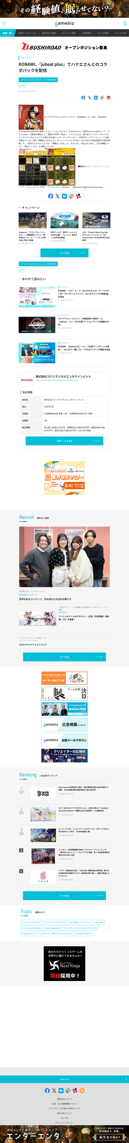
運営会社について (64, 1099)
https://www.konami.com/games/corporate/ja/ (55, 380)
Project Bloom (27, 934)
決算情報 (86, 33)
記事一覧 (7, 33)
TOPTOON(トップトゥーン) (79, 922)
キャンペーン (26, 57)
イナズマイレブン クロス (31, 922)
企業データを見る (64, 440)
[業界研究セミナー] (64, 478)
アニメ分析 (120, 33)
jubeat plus (32, 187)
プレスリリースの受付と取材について (64, 1108)
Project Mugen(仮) (52, 928)
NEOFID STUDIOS (83, 934)
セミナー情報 (69, 33)
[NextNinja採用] (64, 963)
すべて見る (64, 252)
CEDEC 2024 (98, 922)
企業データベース (27, 33)
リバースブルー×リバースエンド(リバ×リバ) (80, 928)
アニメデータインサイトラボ (54, 922)
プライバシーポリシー (64, 1122)
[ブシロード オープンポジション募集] (64, 46)
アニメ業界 (103, 33)
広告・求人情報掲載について (64, 1103)
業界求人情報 (49, 33)
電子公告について (64, 1113)
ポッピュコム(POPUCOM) (31, 928)
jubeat (22, 85)
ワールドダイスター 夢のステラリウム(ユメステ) (55, 934)
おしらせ (64, 1118)
